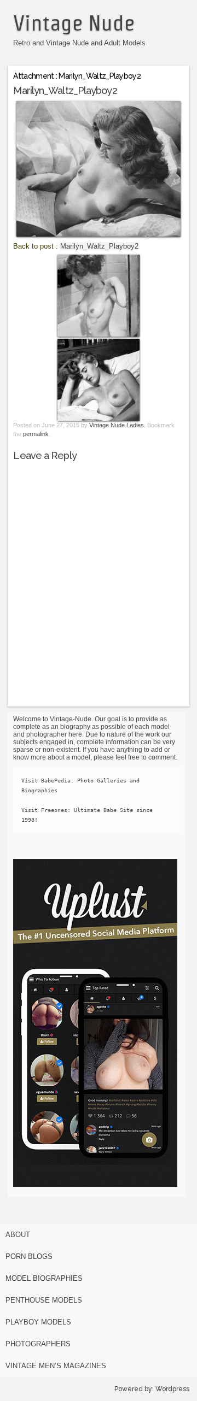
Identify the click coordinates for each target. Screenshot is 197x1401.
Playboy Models (38, 1322)
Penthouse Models (43, 1300)
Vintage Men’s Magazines (55, 1366)
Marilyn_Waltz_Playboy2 (99, 246)
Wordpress (172, 1389)
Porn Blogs (29, 1256)
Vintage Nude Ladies (116, 425)
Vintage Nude (74, 23)
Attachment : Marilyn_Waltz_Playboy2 (77, 76)
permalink (36, 434)
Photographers (38, 1344)
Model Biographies (44, 1278)
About (17, 1235)
